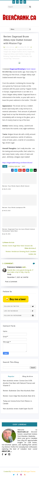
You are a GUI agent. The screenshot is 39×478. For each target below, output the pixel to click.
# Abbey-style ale (14, 166)
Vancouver (16, 58)
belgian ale (7, 52)
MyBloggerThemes (29, 471)
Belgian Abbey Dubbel (24, 49)
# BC (23, 166)
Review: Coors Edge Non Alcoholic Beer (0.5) (19, 396)
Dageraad (31, 52)
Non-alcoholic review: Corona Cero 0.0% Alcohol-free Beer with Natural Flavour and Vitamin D (19, 383)
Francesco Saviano (14, 267)
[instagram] (21, 2)
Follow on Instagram (12, 315)
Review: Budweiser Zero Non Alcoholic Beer (19, 390)
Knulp (9, 274)
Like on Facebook (11, 311)
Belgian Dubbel (17, 52)
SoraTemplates (16, 471)
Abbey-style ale (9, 49)
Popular (11, 376)
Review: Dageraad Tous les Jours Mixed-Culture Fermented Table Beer (18, 230)
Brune (25, 52)
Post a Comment (11, 282)
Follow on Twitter (11, 306)
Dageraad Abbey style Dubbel (13, 54)
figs (30, 56)
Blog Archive (28, 376)
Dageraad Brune (15, 56)
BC (15, 49)
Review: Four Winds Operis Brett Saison (15, 186)
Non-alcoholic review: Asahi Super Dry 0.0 (18, 408)
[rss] (24, 2)
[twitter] (13, 2)
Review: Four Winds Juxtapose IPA (13, 207)
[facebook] (17, 2)
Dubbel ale (25, 56)
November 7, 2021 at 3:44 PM (17, 277)
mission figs (7, 58)
